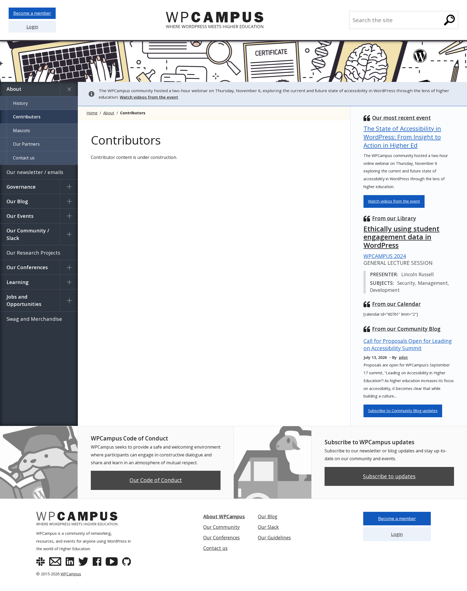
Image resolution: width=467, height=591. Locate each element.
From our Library (394, 218)
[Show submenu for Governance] (69, 186)
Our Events (20, 216)
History (20, 103)
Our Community (221, 527)
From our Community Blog (406, 328)
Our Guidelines (274, 537)
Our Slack (268, 527)
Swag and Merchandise (34, 318)
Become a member (32, 13)
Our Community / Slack (27, 234)
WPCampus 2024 (384, 256)
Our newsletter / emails (34, 172)
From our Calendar (396, 304)
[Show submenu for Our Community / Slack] (69, 234)
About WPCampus (224, 516)
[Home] (214, 20)
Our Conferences (27, 267)
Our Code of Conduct (155, 480)
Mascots (21, 130)
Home (92, 113)
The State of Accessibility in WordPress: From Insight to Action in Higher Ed (402, 137)
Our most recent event (401, 117)
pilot (403, 357)
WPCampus (71, 573)
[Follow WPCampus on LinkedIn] (70, 561)
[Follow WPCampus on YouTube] (112, 561)
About (13, 89)
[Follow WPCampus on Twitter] (83, 561)
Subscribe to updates (389, 476)
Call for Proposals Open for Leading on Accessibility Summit (407, 344)
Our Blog (17, 201)
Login (32, 27)
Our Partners (26, 144)
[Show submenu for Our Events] (69, 216)
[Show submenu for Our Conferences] (69, 267)
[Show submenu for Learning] (69, 282)
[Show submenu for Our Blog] (69, 201)
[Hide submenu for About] (69, 89)
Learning (17, 282)
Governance (21, 186)
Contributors (27, 117)
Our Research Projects (33, 252)
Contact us (24, 158)
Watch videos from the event (394, 201)
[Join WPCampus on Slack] (40, 561)
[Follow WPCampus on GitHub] (126, 561)
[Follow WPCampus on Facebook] (97, 561)
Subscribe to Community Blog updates (403, 410)
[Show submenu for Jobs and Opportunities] (69, 300)
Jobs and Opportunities (23, 300)
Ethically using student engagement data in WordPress (401, 237)
